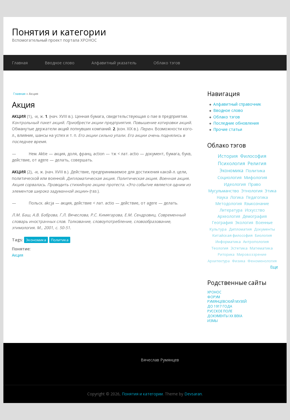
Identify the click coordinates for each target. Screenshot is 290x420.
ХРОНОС (214, 292)
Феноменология (262, 261)
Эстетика (239, 248)
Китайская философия (232, 235)
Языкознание (256, 203)
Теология (220, 248)
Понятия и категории (59, 32)
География (222, 222)
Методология (228, 203)
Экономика (36, 239)
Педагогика (257, 197)
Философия (253, 156)
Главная (20, 62)
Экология (244, 222)
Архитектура (219, 261)
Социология (230, 177)
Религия (257, 163)
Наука (222, 197)
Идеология (235, 184)
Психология (231, 163)
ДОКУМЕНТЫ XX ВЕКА (224, 316)
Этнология (252, 190)
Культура (218, 229)
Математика (261, 248)
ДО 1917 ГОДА (219, 306)
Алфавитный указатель (114, 62)
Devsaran (193, 393)
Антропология (256, 241)
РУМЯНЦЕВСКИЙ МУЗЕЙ (227, 301)
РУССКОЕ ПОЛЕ (219, 311)
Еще (274, 267)
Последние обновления (236, 123)
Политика (60, 239)
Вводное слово (59, 62)
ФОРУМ (213, 297)
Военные (264, 222)
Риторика (226, 254)
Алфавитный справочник (237, 104)
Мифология (255, 177)
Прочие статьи (227, 129)
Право (254, 184)
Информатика (228, 241)
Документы (264, 229)
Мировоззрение (251, 254)
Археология (229, 216)
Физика (238, 261)
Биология (263, 235)
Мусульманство (223, 190)
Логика (237, 197)
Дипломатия (240, 229)
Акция (17, 255)
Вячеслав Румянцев (160, 360)
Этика (270, 190)
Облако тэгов (166, 62)
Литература (231, 210)
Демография (254, 216)
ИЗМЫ (212, 320)
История (228, 156)
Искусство (255, 210)
